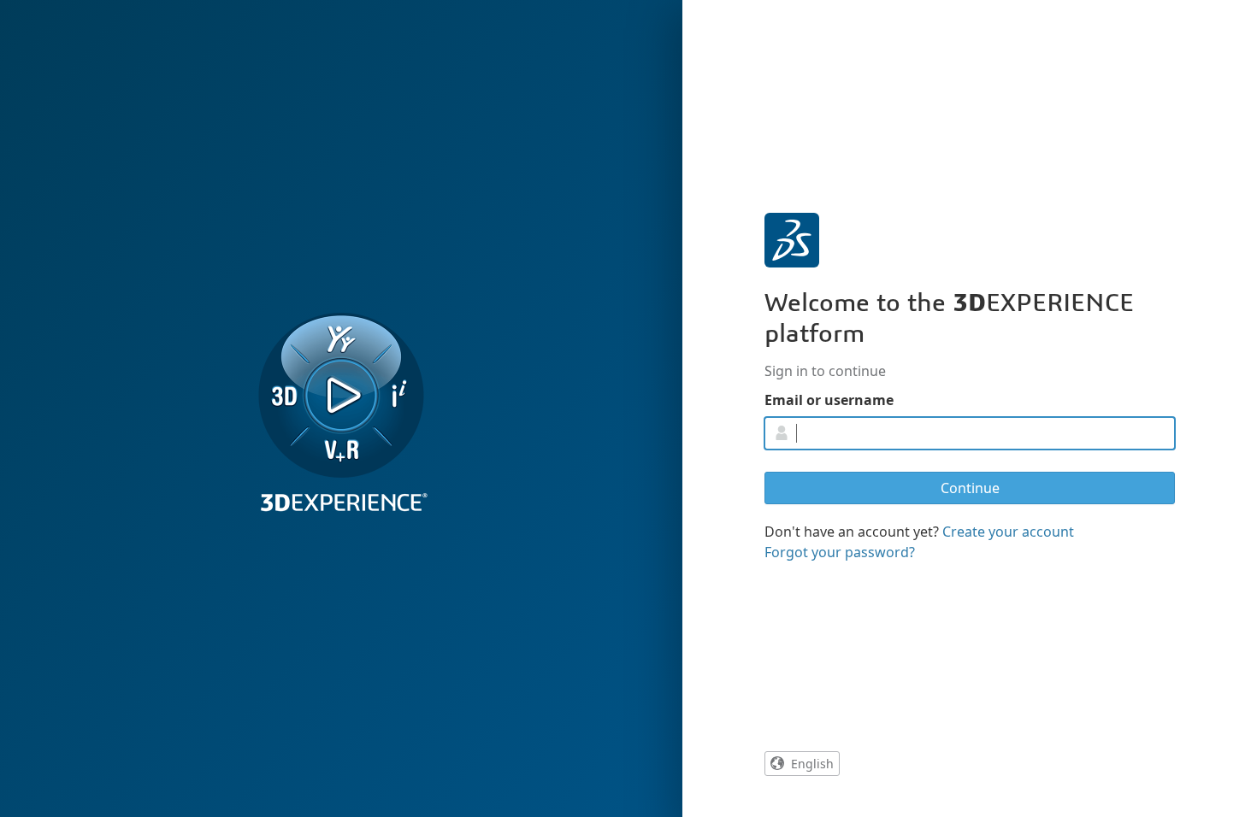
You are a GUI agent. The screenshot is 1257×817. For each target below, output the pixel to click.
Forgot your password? (839, 552)
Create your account (1008, 531)
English (812, 763)
